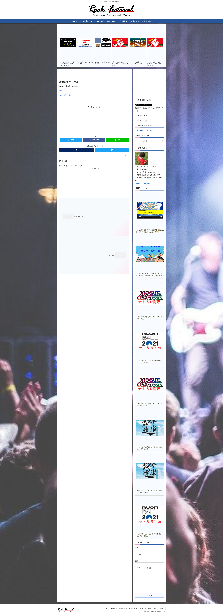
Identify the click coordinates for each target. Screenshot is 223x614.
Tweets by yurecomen (142, 183)
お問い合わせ (123, 608)
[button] (162, 141)
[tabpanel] (68, 45)
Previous (58, 45)
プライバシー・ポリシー (136, 608)
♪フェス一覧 (161, 608)
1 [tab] (109, 68)
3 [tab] (114, 68)
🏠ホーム (106, 608)
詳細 (61, 90)
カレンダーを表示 (65, 95)
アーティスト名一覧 (146, 130)
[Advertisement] (94, 75)
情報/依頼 (114, 608)
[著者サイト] (76, 150)
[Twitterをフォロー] (112, 150)
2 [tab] (111, 68)
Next (165, 45)
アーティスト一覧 (151, 608)
